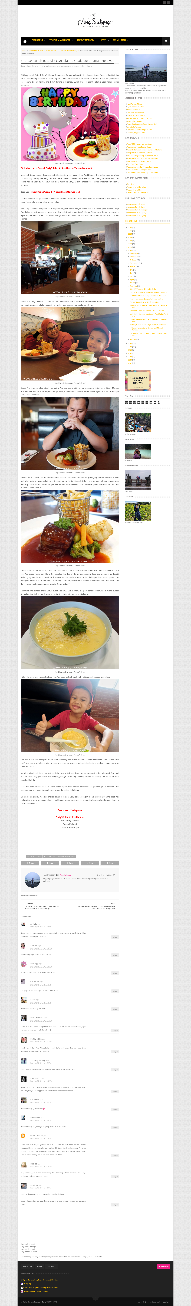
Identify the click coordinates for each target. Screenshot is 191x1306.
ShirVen (33, 945)
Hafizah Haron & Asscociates (137, 193)
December (134, 253)
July (131, 270)
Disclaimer (51, 1266)
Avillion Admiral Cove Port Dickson (139, 118)
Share (51, 863)
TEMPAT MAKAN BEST (59, 40)
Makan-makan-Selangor (70, 51)
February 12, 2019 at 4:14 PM (40, 1138)
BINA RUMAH (119, 40)
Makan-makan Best (36, 51)
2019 (130, 250)
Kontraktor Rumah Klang (136, 204)
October (133, 260)
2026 (130, 227)
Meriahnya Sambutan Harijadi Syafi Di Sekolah (147, 311)
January (133, 339)
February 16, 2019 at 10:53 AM (41, 1166)
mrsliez (33, 1164)
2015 (130, 353)
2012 (130, 363)
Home (24, 51)
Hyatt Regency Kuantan (135, 107)
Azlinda (33, 924)
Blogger (148, 1302)
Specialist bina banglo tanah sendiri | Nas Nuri (40, 1280)
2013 (130, 360)
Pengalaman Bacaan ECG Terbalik (139, 153)
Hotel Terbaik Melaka (135, 104)
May (132, 276)
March (132, 283)
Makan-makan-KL (52, 51)
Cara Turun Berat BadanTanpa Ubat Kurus (142, 173)
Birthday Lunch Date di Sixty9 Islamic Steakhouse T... (149, 325)
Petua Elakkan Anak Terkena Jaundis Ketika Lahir (144, 150)
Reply (115, 937)
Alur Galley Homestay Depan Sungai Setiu (142, 124)
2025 (130, 231)
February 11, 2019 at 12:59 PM (41, 966)
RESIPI (103, 40)
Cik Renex (34, 981)
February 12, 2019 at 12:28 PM (41, 1081)
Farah (32, 999)
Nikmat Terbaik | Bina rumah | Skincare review (40, 1288)
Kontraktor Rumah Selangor (137, 210)
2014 (130, 357)
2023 (130, 237)
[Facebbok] (164, 2)
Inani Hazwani (36, 1017)
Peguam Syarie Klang (135, 190)
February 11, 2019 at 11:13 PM (41, 1042)
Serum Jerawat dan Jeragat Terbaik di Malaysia (147, 299)
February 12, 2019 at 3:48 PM (40, 1120)
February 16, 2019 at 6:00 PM (40, 1188)
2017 (130, 347)
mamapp (34, 963)
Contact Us (27, 1266)
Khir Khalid (35, 1078)
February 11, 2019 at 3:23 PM (40, 1002)
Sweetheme (166, 1302)
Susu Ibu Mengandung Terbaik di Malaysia (143, 156)
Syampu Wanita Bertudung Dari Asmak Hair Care (148, 296)
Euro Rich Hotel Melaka (135, 113)
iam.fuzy (34, 1185)
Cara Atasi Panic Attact (135, 164)
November (134, 256)
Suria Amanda (36, 1136)
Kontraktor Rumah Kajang (136, 216)
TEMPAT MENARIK (85, 40)
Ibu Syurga (27, 1284)
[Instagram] (168, 2)
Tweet (31, 863)
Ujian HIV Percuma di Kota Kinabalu (143, 289)
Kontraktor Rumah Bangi (136, 207)
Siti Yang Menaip (37, 1060)
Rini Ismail (35, 1118)
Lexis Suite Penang (134, 127)
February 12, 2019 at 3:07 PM (40, 1102)
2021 (130, 244)
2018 (130, 343)
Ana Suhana (41, 1302)
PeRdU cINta (36, 1039)
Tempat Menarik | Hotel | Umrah (35, 1291)
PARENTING (37, 40)
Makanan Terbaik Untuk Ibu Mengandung (142, 158)
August (133, 266)
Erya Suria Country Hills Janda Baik (139, 130)
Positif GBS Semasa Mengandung (139, 144)
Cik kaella (34, 1100)
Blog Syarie (131, 184)
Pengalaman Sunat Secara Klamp (139, 147)
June (132, 273)
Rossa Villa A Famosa (134, 121)
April (132, 280)
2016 (130, 350)
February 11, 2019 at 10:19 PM (41, 1020)
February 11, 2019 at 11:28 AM (41, 927)
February (133, 286)
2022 (130, 241)
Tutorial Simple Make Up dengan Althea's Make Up (148, 292)
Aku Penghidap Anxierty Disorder (139, 161)
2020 (130, 247)
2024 (130, 234)
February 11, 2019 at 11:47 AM (41, 948)
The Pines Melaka (133, 110)
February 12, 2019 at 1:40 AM (40, 1063)
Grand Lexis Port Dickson (136, 116)
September (134, 263)
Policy (39, 1266)
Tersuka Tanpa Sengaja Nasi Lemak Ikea (144, 302)
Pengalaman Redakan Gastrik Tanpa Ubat (142, 167)
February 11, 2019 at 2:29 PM (40, 984)
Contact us (165, 1266)
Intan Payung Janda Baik (136, 133)
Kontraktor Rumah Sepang (136, 213)
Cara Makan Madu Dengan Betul (139, 170)
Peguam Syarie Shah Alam (136, 187)
